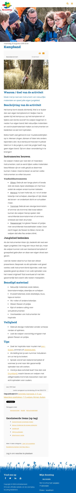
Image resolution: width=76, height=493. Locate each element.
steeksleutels (29, 350)
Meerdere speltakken (13, 397)
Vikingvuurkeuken (17, 432)
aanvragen (45, 486)
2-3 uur (38, 394)
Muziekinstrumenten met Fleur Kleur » (18, 447)
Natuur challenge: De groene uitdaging (24, 425)
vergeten (56, 483)
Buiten (42, 397)
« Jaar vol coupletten (28, 443)
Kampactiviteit (14, 410)
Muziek (23, 410)
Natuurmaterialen (32, 410)
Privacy (41, 490)
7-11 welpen (28, 397)
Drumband (12, 373)
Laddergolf (15, 429)
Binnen (36, 397)
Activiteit (22, 394)
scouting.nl (49, 490)
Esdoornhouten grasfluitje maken (22, 422)
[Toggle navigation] (72, 3)
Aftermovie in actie (18, 435)
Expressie (30, 394)
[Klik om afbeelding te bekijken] (26, 74)
